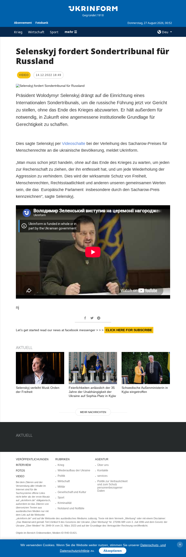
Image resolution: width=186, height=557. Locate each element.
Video (20, 476)
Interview (23, 465)
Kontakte (102, 470)
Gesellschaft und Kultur (72, 492)
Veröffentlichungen (32, 459)
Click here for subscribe (129, 330)
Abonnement (23, 23)
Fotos (20, 470)
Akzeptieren (112, 550)
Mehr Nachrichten (93, 412)
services (102, 475)
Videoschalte (73, 143)
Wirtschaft (36, 32)
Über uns (103, 465)
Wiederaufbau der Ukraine (74, 470)
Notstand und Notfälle (71, 508)
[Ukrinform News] (93, 8)
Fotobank (41, 23)
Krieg (18, 32)
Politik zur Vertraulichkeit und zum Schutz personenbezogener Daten (112, 486)
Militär (61, 486)
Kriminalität (64, 503)
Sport (54, 32)
